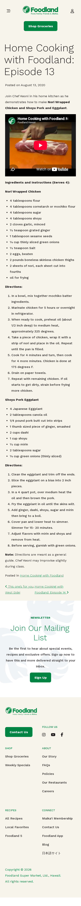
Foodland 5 (13, 836)
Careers (48, 791)
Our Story (49, 756)
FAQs (46, 765)
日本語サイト (51, 853)
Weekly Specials (17, 765)
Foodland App (52, 836)
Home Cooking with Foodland (42, 575)
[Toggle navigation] (8, 11)
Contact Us (50, 827)
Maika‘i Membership (57, 818)
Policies (48, 774)
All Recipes (13, 818)
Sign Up (40, 677)
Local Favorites (17, 827)
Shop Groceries (40, 26)
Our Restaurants (54, 782)
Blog (45, 844)
